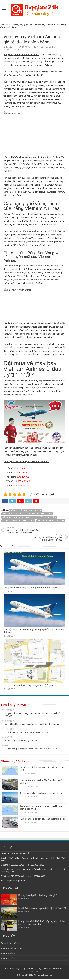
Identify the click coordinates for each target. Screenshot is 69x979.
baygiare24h (11, 47)
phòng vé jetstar (8, 953)
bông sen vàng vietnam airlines (26, 510)
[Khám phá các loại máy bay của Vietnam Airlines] (10, 797)
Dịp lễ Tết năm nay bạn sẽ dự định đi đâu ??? (42, 908)
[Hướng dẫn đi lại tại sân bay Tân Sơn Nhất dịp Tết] (10, 822)
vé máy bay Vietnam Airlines (51, 521)
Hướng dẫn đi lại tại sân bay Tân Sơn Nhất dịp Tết (42, 819)
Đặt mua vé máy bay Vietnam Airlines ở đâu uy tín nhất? (29, 517)
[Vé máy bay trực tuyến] (34, 9)
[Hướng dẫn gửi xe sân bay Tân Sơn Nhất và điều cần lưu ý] (10, 784)
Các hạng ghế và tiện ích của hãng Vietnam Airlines (27, 514)
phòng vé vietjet (8, 958)
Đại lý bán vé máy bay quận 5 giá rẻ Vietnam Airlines (31, 587)
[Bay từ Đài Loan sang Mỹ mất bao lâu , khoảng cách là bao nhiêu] (10, 810)
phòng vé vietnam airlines (12, 948)
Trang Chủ (5, 25)
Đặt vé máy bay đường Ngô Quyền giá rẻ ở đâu (28, 685)
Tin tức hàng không (9, 943)
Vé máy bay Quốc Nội (22, 25)
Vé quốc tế (11, 468)
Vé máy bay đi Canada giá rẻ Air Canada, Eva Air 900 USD (23, 530)
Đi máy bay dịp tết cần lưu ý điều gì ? (37, 895)
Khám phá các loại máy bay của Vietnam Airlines (42, 793)
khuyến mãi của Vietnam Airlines (18, 521)
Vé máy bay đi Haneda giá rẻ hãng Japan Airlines (48, 537)
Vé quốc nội (11, 481)
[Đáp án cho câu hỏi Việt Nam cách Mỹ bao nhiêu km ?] (10, 771)
